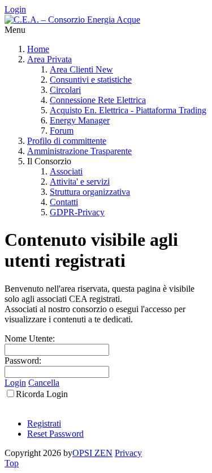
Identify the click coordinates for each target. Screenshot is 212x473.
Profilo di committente (66, 141)
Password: (23, 360)
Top (12, 463)
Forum (61, 130)
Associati (66, 171)
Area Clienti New (81, 69)
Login (15, 9)
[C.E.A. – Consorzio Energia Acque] (72, 19)
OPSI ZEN (92, 453)
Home (38, 49)
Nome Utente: (30, 338)
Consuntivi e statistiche (91, 79)
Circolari (65, 90)
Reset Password (55, 433)
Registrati (44, 423)
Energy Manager (80, 120)
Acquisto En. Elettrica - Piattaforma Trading (128, 110)
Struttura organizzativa (90, 192)
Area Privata (49, 59)
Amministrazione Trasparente (79, 151)
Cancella (43, 382)
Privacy (128, 453)
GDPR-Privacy (77, 212)
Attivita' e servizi (80, 181)
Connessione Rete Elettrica (98, 100)
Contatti (64, 202)
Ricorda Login (42, 394)
